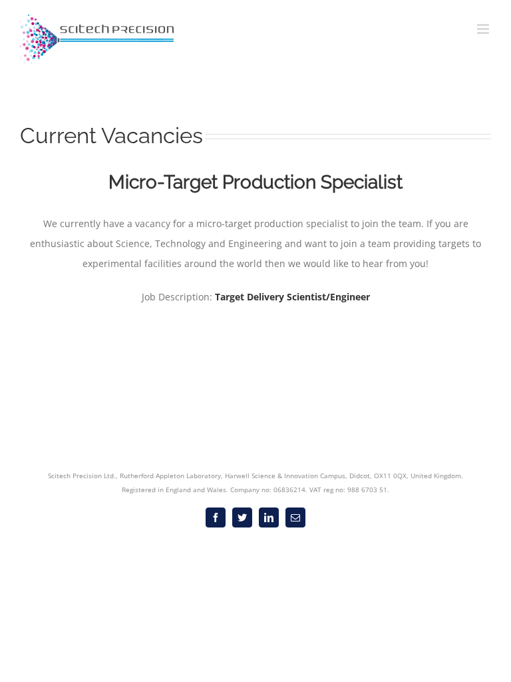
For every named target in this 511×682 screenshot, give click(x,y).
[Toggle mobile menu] (484, 29)
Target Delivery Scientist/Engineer (292, 296)
